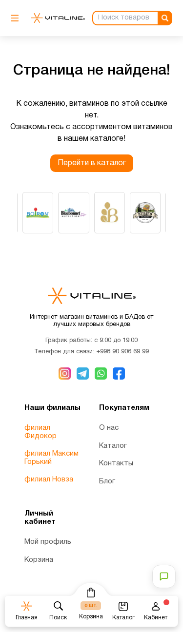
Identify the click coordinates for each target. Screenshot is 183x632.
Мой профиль (47, 541)
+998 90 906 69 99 (122, 352)
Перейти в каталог (92, 163)
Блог (107, 481)
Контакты (116, 463)
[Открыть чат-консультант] (164, 576)
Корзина (38, 559)
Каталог (113, 445)
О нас (109, 427)
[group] (37, 212)
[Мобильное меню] (17, 18)
